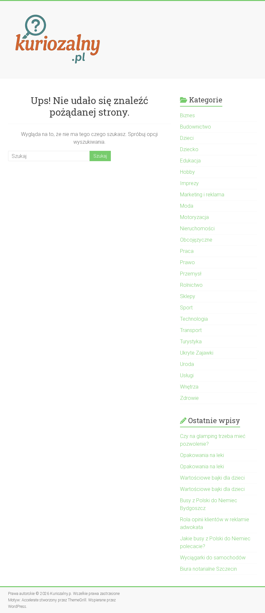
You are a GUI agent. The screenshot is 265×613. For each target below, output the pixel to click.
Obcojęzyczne (196, 240)
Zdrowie (189, 398)
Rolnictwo (191, 285)
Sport (186, 308)
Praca (187, 251)
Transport (191, 330)
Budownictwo (195, 127)
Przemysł (190, 274)
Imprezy (189, 183)
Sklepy (187, 296)
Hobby (187, 172)
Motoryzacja (194, 217)
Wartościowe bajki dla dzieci (212, 478)
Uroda (187, 364)
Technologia (194, 319)
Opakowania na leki (202, 455)
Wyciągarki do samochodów (213, 558)
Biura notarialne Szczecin (208, 569)
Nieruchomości (197, 228)
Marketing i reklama (202, 195)
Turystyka (191, 341)
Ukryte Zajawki (196, 353)
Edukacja (190, 161)
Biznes (187, 115)
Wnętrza (189, 387)
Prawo (187, 262)
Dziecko (189, 149)
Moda (186, 206)
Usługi (187, 375)
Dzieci (187, 138)
